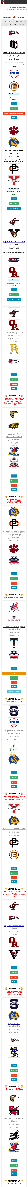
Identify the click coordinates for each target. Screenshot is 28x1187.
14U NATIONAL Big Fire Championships (14, 533)
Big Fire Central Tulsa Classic (14, 926)
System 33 (14, 673)
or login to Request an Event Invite (16, 9)
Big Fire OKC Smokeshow (14, 828)
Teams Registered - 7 (14, 208)
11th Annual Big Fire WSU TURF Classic (14, 435)
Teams (14, 117)
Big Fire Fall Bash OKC (14, 150)
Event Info (14, 109)
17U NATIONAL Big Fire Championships (14, 627)
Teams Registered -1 (14, 300)
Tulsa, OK (14, 342)
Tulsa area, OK (14, 636)
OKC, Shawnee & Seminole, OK (14, 740)
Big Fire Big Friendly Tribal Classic (14, 732)
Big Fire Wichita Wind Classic (14, 1119)
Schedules (14, 977)
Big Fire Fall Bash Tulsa (14, 241)
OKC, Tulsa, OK (14, 59)
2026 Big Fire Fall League (14, 52)
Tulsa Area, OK (14, 248)
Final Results (14, 384)
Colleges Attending (14, 692)
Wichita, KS (14, 443)
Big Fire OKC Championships (14, 1024)
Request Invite (14, 203)
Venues (14, 104)
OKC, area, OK (14, 541)
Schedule (14, 486)
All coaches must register (17, 7)
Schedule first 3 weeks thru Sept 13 (14, 113)
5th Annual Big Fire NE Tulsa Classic (14, 334)
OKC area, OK (14, 157)
